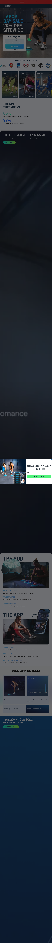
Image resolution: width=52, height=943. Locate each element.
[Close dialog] (51, 460)
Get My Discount (39, 476)
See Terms (39, 478)
